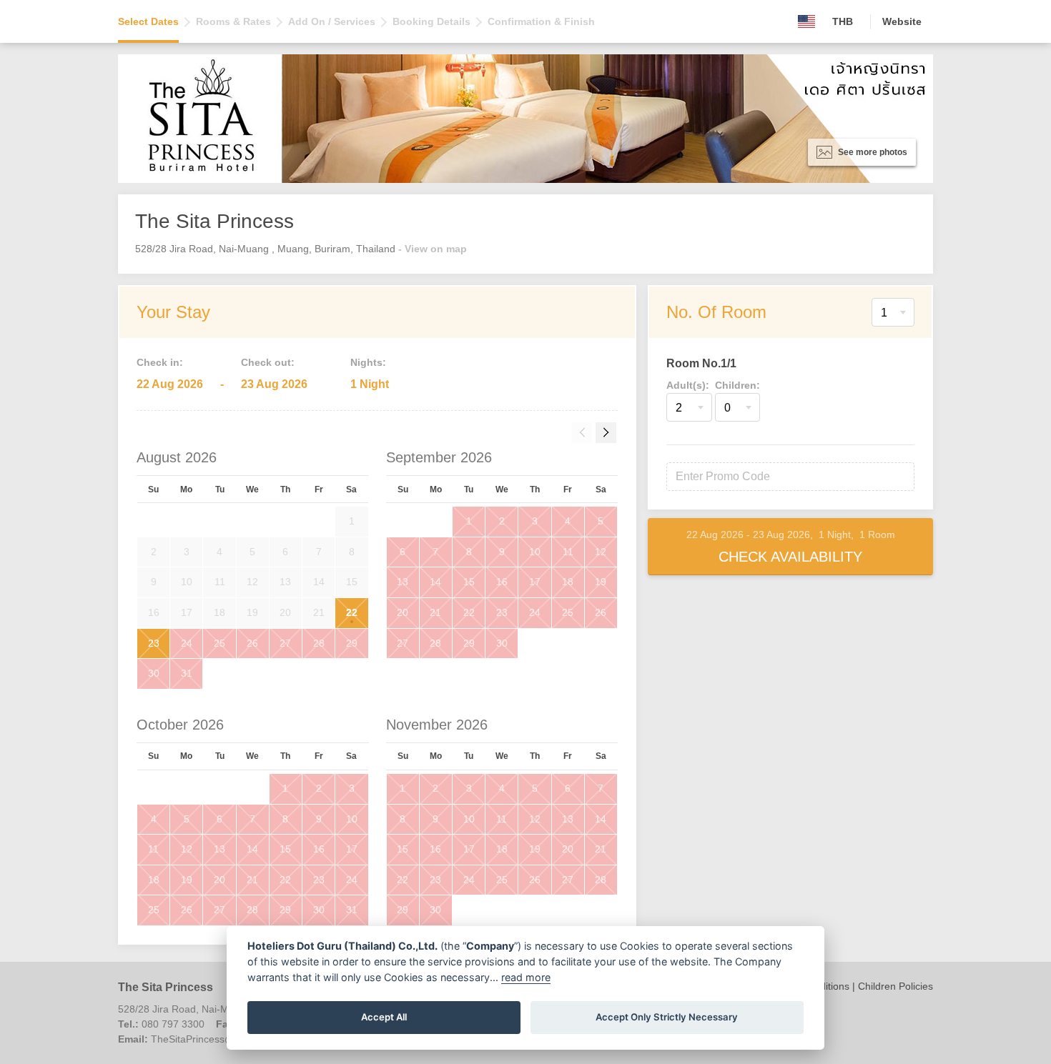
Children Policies (895, 986)
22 (351, 612)
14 (435, 581)
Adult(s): (687, 385)
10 (535, 551)
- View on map (432, 248)
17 (535, 581)
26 (252, 643)
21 (435, 612)
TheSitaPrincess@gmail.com (216, 1039)
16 (502, 581)
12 (600, 551)
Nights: (368, 362)
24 (186, 643)
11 (568, 551)
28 (319, 643)
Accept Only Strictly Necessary (667, 1017)
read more (526, 977)
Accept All (384, 1017)
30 (153, 673)
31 (186, 673)
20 (402, 612)
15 (469, 581)
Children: (737, 385)
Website (902, 21)
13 (402, 581)
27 (285, 643)
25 (219, 643)
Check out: (268, 362)
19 (600, 581)
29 (351, 643)
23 (153, 643)
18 (567, 581)
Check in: (160, 362)
